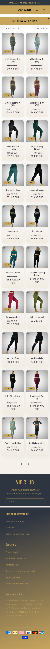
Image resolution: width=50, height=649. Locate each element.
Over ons (10, 528)
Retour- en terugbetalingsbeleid (20, 571)
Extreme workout (13, 317)
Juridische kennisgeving (17, 584)
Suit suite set (13, 231)
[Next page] (36, 464)
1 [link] (13, 464)
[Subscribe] (41, 501)
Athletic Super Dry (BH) (12, 60)
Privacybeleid (12, 552)
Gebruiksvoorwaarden (16, 558)
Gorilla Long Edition (13, 443)
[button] (5, 10)
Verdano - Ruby (37, 358)
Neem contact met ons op (18, 534)
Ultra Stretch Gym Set (12, 397)
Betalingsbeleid (13, 577)
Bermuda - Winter (13, 272)
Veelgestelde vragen (15, 521)
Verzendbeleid (12, 565)
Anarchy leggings (13, 190)
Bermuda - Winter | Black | (37, 273)
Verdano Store (20, 642)
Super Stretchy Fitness (13, 147)
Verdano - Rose (13, 358)
